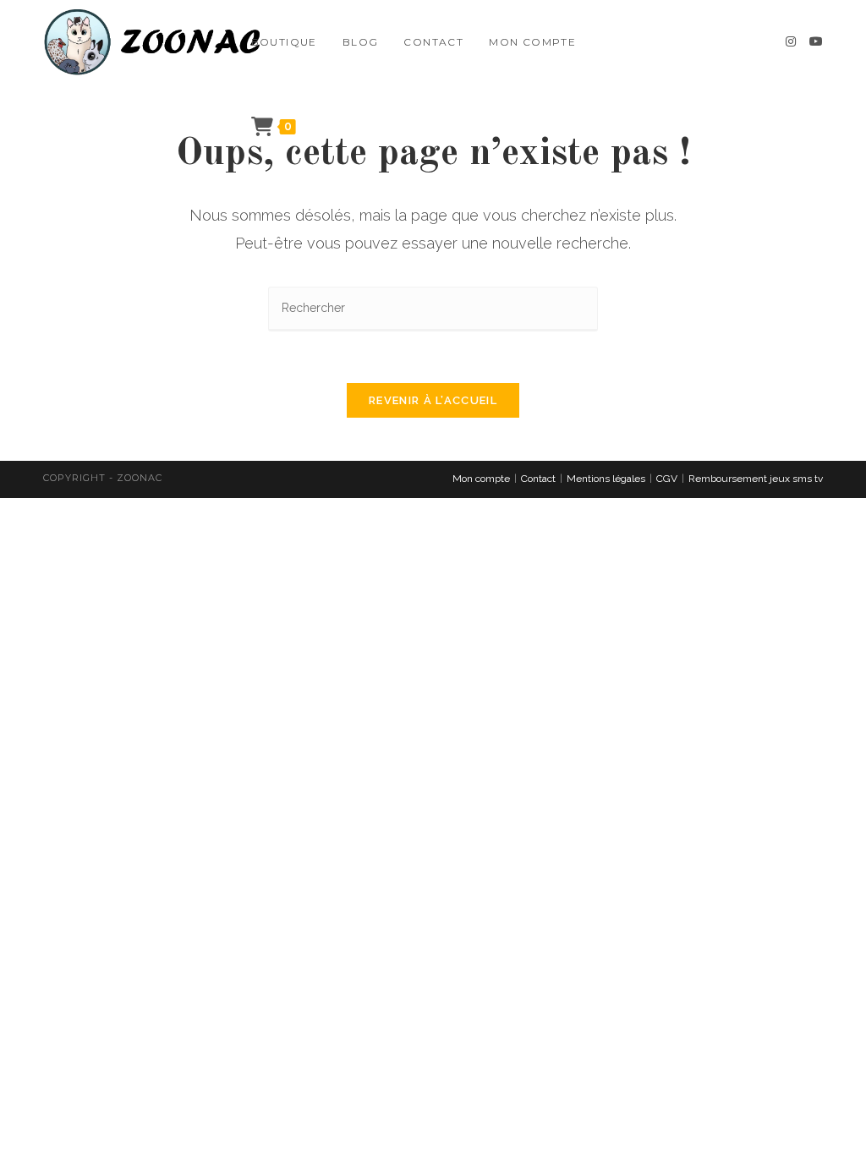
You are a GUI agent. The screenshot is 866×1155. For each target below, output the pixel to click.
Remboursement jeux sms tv (755, 478)
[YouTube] (816, 41)
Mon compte (481, 478)
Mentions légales (606, 478)
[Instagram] (791, 41)
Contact (538, 478)
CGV (666, 478)
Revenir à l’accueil (433, 400)
